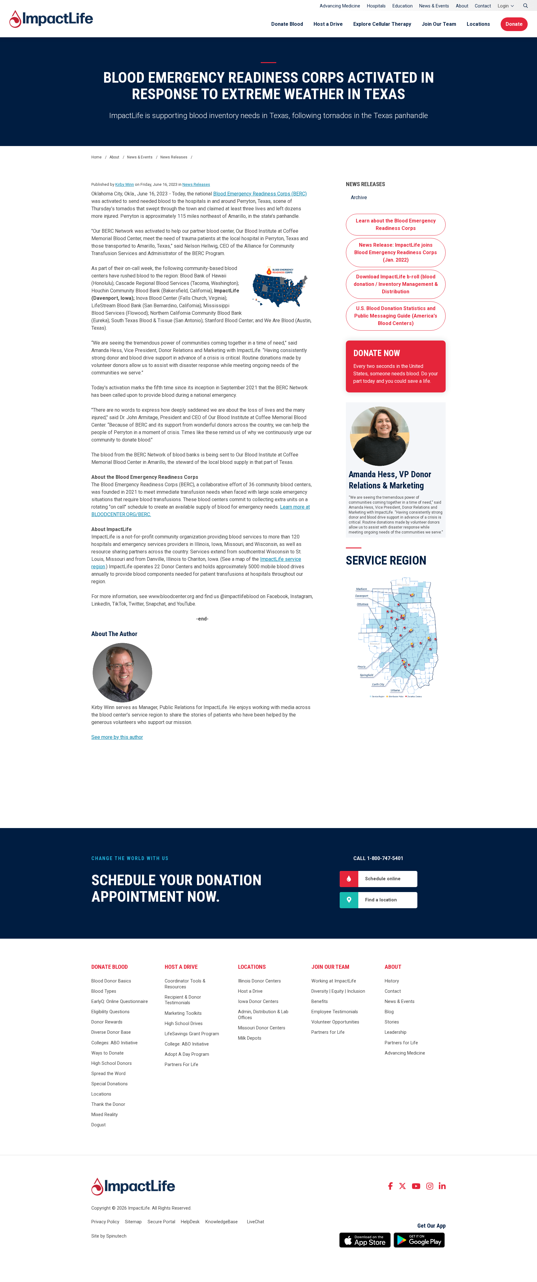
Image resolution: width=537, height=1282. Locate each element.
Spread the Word (108, 1073)
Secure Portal (161, 1222)
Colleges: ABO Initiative (114, 1043)
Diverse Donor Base (111, 1032)
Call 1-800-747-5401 (378, 858)
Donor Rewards (106, 1022)
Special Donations (109, 1084)
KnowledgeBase (221, 1222)
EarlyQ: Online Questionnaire (119, 1001)
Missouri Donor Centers (261, 1028)
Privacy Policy (105, 1222)
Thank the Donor (108, 1104)
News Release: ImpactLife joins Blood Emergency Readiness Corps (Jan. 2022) (395, 252)
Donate (514, 24)
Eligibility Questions (110, 1011)
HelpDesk (190, 1222)
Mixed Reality (104, 1114)
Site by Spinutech (108, 1236)
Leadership (395, 1032)
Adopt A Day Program (187, 1054)
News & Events (434, 6)
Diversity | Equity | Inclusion (338, 991)
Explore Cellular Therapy (382, 24)
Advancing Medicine (340, 6)
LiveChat (255, 1222)
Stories (392, 1022)
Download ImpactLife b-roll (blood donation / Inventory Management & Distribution (396, 284)
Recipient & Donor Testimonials (183, 1000)
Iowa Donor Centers (258, 1001)
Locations (478, 24)
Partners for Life (328, 1032)
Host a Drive (328, 24)
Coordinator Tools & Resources (185, 984)
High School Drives (184, 1023)
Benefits (319, 1001)
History (392, 981)
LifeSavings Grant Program (192, 1034)
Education (402, 6)
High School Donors (111, 1063)
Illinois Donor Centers (259, 981)
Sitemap (133, 1222)
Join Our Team (439, 24)
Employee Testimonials (334, 1011)
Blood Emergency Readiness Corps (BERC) (260, 194)
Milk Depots (249, 1038)
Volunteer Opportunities (335, 1022)
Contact (483, 6)
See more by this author (117, 737)
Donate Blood (287, 24)
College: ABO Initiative (187, 1044)
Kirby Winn (124, 184)
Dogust (98, 1125)
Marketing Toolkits (183, 1013)
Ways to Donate (107, 1053)
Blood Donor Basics (111, 981)
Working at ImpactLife (333, 981)
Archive (359, 197)
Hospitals (376, 6)
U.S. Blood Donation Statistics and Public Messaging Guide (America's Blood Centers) (395, 315)
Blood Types (103, 991)
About (462, 6)
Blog (389, 1011)
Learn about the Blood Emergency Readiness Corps (396, 224)
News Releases (365, 184)
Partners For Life (181, 1064)
